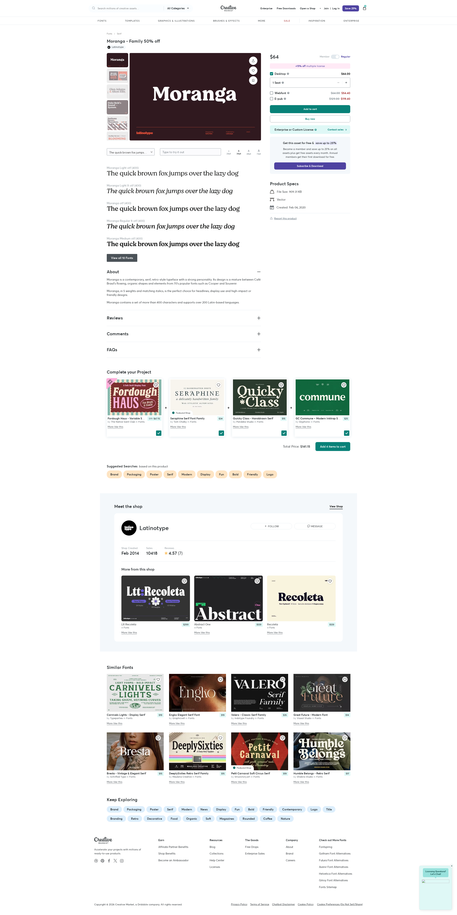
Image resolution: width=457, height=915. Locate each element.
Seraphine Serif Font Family (187, 418)
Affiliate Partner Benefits (173, 847)
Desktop (280, 73)
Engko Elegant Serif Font (184, 715)
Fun (237, 809)
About (289, 847)
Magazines (227, 818)
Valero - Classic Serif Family (248, 715)
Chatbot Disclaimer (283, 904)
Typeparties (116, 718)
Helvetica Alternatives (335, 873)
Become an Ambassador (173, 860)
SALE (287, 21)
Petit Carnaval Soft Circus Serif (250, 773)
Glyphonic (304, 421)
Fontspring (325, 847)
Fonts (109, 33)
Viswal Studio (304, 718)
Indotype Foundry (244, 718)
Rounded (249, 818)
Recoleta (272, 624)
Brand (114, 809)
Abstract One (202, 624)
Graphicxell (178, 718)
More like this (115, 426)
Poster (154, 809)
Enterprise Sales (255, 853)
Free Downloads (286, 8)
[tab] (117, 60)
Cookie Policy (305, 904)
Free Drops (251, 847)
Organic (191, 818)
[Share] (253, 61)
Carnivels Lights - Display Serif (126, 715)
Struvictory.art (242, 776)
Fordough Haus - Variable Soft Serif (130, 418)
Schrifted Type (118, 776)
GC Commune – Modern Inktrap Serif (319, 418)
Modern (187, 809)
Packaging (134, 809)
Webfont (280, 93)
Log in (336, 8)
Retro (135, 818)
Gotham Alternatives (335, 853)
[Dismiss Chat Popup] (451, 866)
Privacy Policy (239, 904)
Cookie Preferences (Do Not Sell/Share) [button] (340, 904)
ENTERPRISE (351, 21)
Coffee (267, 818)
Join (326, 8)
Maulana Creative (182, 776)
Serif (119, 33)
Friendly (268, 809)
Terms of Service (259, 904)
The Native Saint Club (123, 421)
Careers (290, 860)
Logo (314, 809)
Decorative (154, 818)
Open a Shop (307, 8)
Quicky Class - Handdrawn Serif (253, 418)
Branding (116, 818)
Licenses (215, 867)
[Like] (253, 70)
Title (329, 809)
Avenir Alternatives (333, 867)
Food (174, 818)
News (204, 809)
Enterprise (266, 8)
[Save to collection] (253, 80)
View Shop (336, 506)
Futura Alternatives (333, 860)
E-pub (279, 98)
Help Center (217, 860)
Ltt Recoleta (128, 624)
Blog (212, 847)
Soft (208, 818)
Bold (251, 809)
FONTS (102, 21)
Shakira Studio (305, 776)
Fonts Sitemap (328, 887)
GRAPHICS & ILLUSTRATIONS (176, 21)
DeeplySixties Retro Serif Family (189, 773)
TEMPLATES (132, 21)
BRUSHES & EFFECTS (226, 21)
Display (221, 809)
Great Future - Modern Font (310, 715)
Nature (285, 818)
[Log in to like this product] (156, 385)
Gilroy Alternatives (333, 880)
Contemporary (292, 809)
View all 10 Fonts (122, 258)
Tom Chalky (180, 421)
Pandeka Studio (245, 421)
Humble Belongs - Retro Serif (311, 773)
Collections (217, 853)
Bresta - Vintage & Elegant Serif (126, 773)
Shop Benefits (166, 853)
